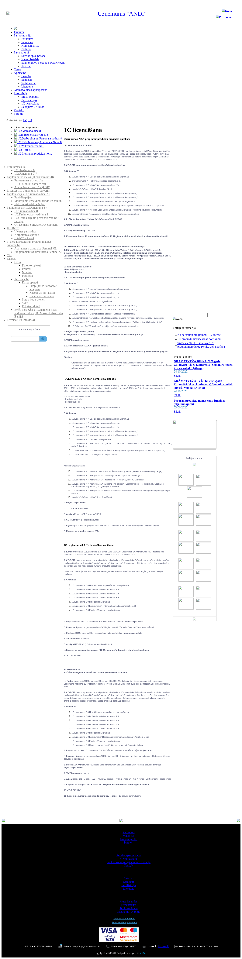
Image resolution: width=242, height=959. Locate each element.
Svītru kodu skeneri (33, 299)
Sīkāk (177, 375)
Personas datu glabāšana (124, 922)
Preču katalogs (15, 163)
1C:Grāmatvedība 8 (29, 130)
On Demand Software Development (35, 224)
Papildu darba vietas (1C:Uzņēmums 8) (30, 177)
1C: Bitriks (23, 149)
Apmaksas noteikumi (124, 918)
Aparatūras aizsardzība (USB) (32, 187)
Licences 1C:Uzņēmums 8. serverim (28, 190)
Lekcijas (26, 76)
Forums (18, 113)
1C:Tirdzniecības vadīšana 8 (31, 214)
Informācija (20, 93)
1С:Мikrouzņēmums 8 (30, 146)
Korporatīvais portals (26, 234)
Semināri (26, 79)
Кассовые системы (41, 296)
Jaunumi (19, 32)
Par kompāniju (22, 35)
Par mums (27, 38)
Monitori (27, 272)
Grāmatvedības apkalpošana (30, 89)
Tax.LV (26, 66)
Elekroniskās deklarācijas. (29, 204)
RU (30, 120)
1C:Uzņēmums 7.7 (25, 173)
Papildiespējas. (23, 197)
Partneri (26, 49)
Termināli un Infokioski (21, 319)
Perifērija (27, 275)
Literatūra (27, 86)
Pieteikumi (225, 17)
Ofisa (17, 262)
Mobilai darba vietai (34, 183)
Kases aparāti (30, 282)
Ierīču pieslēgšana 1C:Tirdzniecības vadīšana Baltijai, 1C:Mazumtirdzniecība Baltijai (38, 313)
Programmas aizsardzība (28, 180)
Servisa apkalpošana (33, 55)
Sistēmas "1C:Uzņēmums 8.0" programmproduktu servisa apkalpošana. (201, 345)
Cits (9, 255)
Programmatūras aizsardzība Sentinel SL (38, 251)
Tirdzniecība (21, 279)
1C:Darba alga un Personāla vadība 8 (39, 138)
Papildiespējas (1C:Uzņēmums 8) (27, 207)
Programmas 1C (16, 166)
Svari (25, 302)
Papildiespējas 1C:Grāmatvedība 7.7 (28, 194)
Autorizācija (14, 120)
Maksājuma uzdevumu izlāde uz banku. (38, 200)
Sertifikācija (28, 83)
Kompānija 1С (30, 45)
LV (25, 120)
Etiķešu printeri (31, 306)
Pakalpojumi (21, 52)
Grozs (228, 11)
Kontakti (19, 110)
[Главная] (7, 13)
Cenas (17, 69)
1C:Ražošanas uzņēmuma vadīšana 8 (39, 142)
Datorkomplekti (31, 265)
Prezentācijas (29, 100)
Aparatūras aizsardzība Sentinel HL (35, 248)
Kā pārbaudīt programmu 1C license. (199, 334)
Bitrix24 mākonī (24, 238)
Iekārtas (11, 258)
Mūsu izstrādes (30, 96)
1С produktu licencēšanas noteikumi (199, 339)
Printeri (26, 268)
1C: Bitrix (13, 228)
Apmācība (20, 72)
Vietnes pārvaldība (25, 231)
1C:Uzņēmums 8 (24, 170)
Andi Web (142, 953)
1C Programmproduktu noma (34, 153)
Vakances (27, 42)
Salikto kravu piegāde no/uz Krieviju (43, 62)
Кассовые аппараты (42, 292)
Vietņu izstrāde (30, 59)
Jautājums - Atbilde (32, 106)
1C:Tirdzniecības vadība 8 (33, 134)
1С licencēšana (30, 103)
